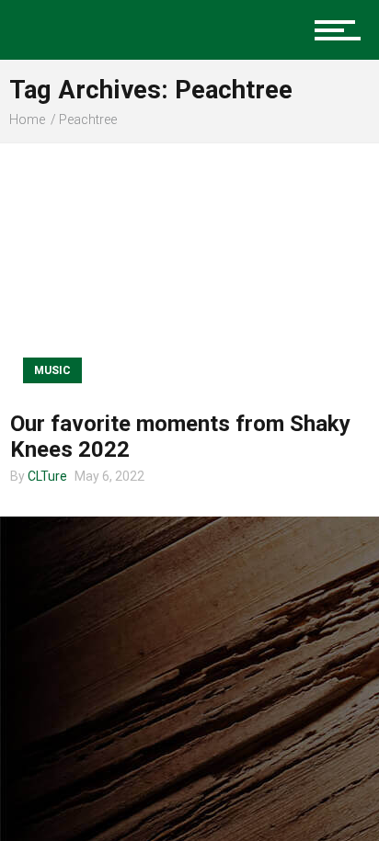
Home (27, 119)
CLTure (47, 476)
